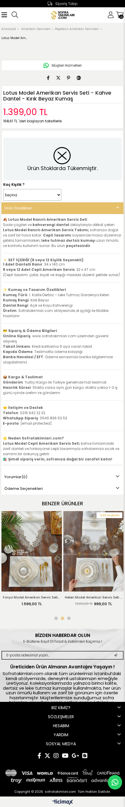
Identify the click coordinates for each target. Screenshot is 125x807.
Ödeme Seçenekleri (23, 488)
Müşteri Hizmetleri (67, 65)
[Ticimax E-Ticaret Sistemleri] (62, 802)
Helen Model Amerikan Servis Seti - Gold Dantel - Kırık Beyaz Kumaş (68, 597)
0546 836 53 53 (53, 418)
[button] (56, 618)
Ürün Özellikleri (18, 208)
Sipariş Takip (66, 3)
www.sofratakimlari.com (54, 335)
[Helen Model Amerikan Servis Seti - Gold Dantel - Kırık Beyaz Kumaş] (68, 551)
